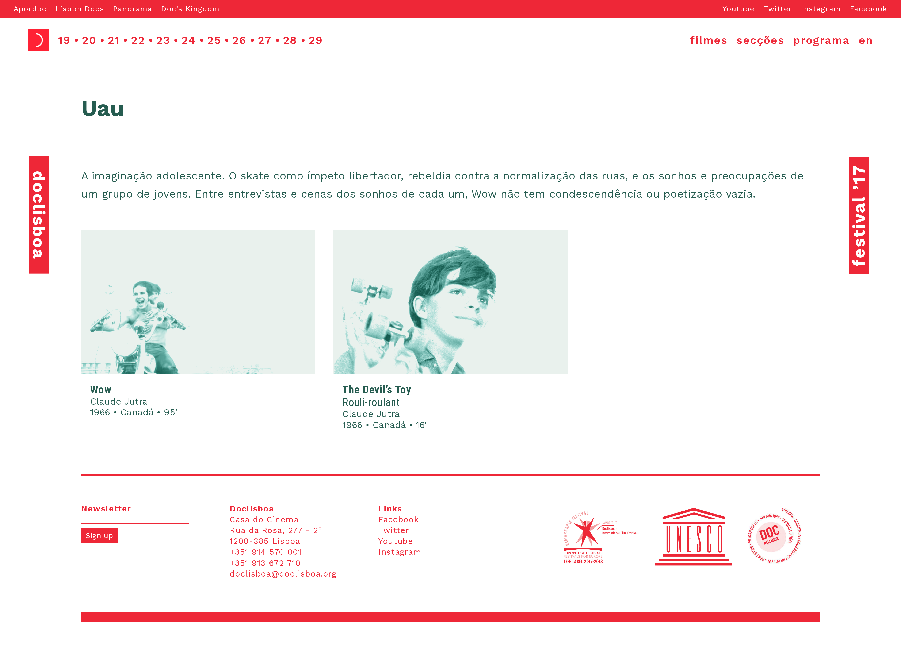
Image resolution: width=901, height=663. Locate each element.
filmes (709, 40)
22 (138, 40)
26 (239, 40)
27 (265, 40)
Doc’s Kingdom (190, 8)
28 (290, 40)
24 (188, 40)
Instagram (821, 8)
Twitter (778, 8)
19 (64, 40)
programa (821, 40)
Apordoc (30, 8)
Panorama (132, 8)
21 (114, 40)
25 (214, 40)
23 (163, 40)
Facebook (868, 8)
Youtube (738, 8)
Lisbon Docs (80, 8)
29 (316, 40)
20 (89, 40)
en (866, 40)
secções (760, 40)
